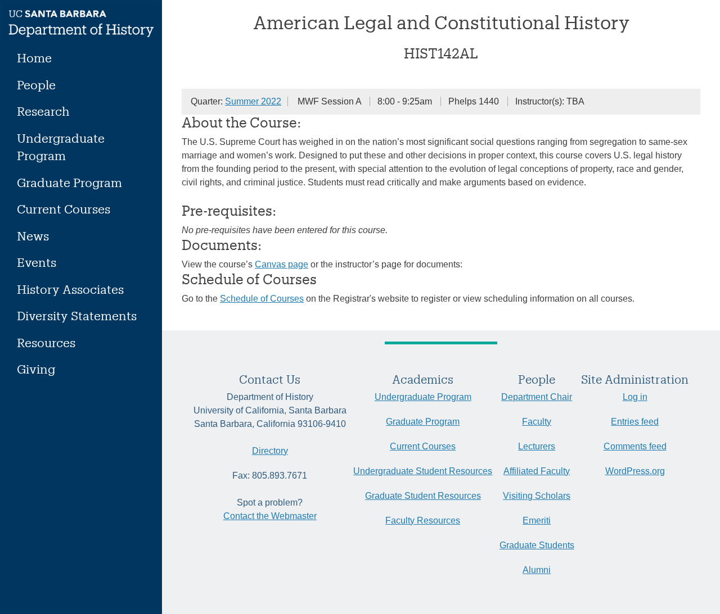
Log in (635, 397)
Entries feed (635, 421)
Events (36, 262)
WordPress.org (635, 471)
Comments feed (635, 446)
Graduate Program (69, 182)
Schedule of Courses (262, 298)
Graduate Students (537, 545)
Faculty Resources (422, 520)
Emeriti (537, 520)
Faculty (536, 421)
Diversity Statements (77, 315)
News (33, 236)
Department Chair (536, 397)
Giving (36, 369)
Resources (46, 342)
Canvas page (281, 264)
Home (34, 58)
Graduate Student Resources (423, 496)
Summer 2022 (253, 101)
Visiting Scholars (536, 496)
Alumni (537, 570)
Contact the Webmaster (270, 516)
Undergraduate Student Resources (422, 471)
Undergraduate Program (61, 147)
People (36, 85)
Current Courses (63, 209)
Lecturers (536, 446)
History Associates (70, 289)
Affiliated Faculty (536, 471)
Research (43, 111)
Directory (270, 451)
